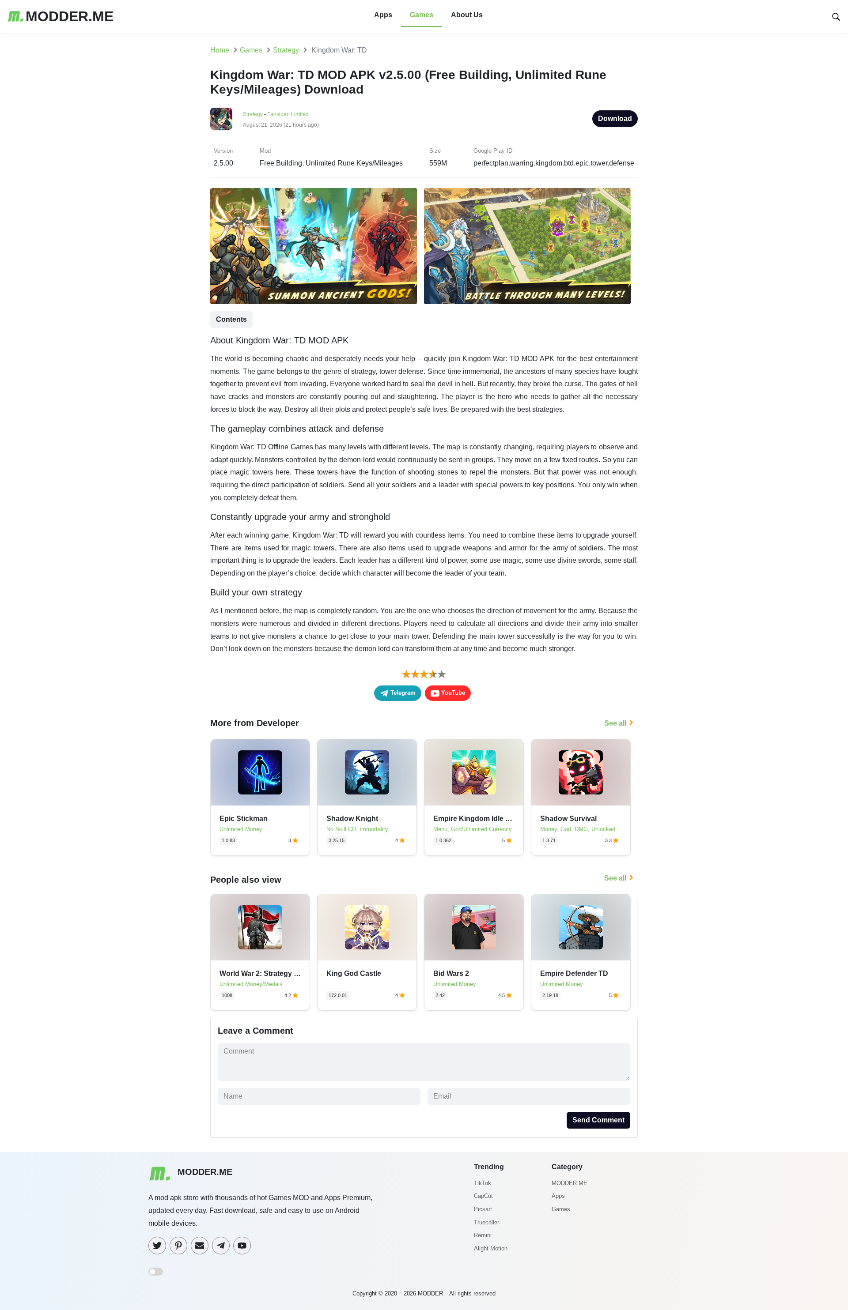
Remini (483, 1235)
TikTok (482, 1183)
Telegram (402, 692)
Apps (383, 15)
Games (421, 15)
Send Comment (598, 1120)
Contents (231, 319)
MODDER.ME (569, 1183)
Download (615, 118)
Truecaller (486, 1222)
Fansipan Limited (288, 114)
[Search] (836, 16)
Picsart (483, 1209)
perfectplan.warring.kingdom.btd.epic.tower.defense (553, 163)
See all (615, 723)
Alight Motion (490, 1248)
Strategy (253, 114)
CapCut (483, 1196)
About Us (467, 15)
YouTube (452, 692)
